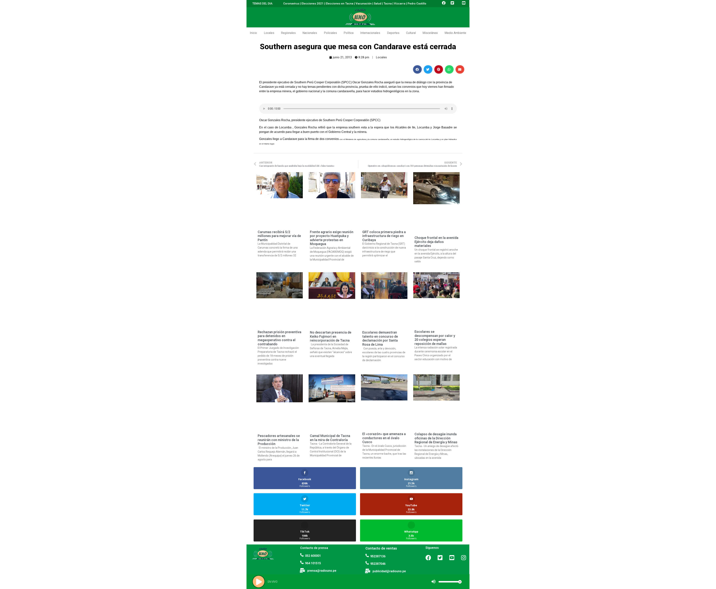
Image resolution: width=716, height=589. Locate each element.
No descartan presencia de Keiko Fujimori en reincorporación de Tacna (330, 336)
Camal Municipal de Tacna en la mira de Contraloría (330, 438)
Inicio (253, 33)
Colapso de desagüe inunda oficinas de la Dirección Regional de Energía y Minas (435, 438)
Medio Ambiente (455, 33)
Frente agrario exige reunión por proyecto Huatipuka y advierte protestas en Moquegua (331, 238)
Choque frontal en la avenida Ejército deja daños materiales (436, 242)
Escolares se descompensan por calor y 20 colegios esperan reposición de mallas (434, 338)
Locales (269, 33)
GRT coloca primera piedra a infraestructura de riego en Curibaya (384, 236)
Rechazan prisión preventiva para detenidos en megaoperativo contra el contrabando (279, 338)
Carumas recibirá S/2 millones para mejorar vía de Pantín (279, 236)
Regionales (288, 33)
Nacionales (309, 33)
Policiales (330, 33)
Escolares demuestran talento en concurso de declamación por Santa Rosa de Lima (380, 338)
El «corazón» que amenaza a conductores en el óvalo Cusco (384, 438)
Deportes (393, 33)
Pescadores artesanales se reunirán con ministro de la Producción (279, 440)
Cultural (411, 33)
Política (349, 33)
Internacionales (370, 33)
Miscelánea (430, 33)
